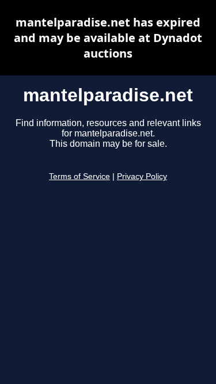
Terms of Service (79, 176)
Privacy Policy (142, 176)
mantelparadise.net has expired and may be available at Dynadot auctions (108, 37)
